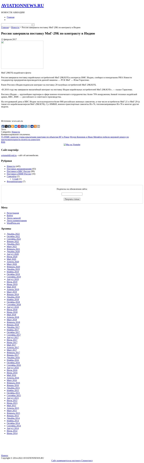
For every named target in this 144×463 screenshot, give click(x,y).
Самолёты (11, 176)
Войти (10, 215)
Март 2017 (12, 350)
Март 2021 (12, 246)
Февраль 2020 (13, 267)
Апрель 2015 (13, 408)
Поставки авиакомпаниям (19, 169)
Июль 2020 (12, 256)
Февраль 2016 (13, 383)
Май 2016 (11, 375)
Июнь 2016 (12, 373)
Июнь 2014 (12, 433)
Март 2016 (12, 380)
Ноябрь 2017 (13, 330)
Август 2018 (13, 307)
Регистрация (13, 213)
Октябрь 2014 (13, 423)
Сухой (15, 179)
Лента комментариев (17, 220)
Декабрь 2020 (13, 251)
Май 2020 (11, 259)
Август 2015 (13, 398)
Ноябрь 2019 (13, 272)
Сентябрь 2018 (14, 304)
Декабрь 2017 (13, 327)
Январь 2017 (13, 355)
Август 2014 (13, 428)
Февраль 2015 (13, 413)
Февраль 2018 (13, 322)
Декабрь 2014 (13, 418)
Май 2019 (11, 287)
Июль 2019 (12, 282)
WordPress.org (13, 223)
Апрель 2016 (13, 378)
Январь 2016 (13, 385)
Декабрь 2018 (13, 297)
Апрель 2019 (13, 289)
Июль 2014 (12, 431)
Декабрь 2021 (13, 244)
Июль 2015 (12, 400)
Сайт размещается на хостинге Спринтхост (72, 460)
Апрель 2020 (13, 261)
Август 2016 (13, 368)
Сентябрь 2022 (14, 239)
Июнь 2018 (12, 312)
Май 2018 (11, 314)
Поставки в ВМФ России (19, 174)
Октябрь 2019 (13, 274)
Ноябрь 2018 (13, 299)
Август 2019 (13, 279)
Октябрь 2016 (13, 362)
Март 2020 (12, 264)
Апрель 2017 (13, 347)
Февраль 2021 (13, 249)
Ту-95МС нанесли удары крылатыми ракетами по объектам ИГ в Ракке (35, 137)
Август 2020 (13, 254)
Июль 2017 (12, 340)
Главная (10, 17)
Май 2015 (11, 405)
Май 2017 (11, 345)
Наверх (4, 455)
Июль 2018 (12, 309)
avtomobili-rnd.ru (9, 155)
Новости (15, 27)
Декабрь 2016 (13, 357)
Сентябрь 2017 (14, 335)
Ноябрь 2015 (13, 390)
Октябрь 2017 (13, 332)
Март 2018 (12, 320)
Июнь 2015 (12, 403)
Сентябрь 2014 (14, 426)
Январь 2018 (13, 325)
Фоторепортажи (14, 181)
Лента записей (14, 218)
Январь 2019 (13, 294)
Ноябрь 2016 (13, 360)
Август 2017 (13, 337)
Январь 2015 (13, 415)
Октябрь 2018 (13, 302)
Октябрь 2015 (13, 393)
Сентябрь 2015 (14, 395)
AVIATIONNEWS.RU (22, 5)
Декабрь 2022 (13, 234)
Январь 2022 (13, 241)
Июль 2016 (12, 370)
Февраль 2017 (13, 352)
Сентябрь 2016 (14, 365)
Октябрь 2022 (13, 236)
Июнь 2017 (12, 342)
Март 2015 (12, 410)
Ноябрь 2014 (13, 421)
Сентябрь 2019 (14, 277)
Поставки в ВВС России (18, 171)
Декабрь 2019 (13, 269)
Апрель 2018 (13, 317)
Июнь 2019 (12, 284)
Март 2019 (12, 292)
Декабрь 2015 (13, 388)
